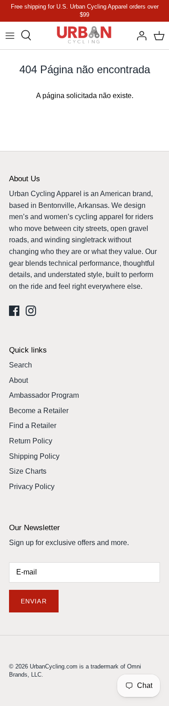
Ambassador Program (44, 395)
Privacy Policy (32, 486)
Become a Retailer (39, 410)
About (18, 380)
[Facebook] (14, 311)
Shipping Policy (34, 456)
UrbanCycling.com (54, 666)
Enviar (34, 601)
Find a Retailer (32, 425)
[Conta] (139, 35)
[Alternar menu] (10, 35)
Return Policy (30, 441)
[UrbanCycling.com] (84, 35)
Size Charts (27, 471)
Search (20, 365)
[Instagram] (31, 311)
